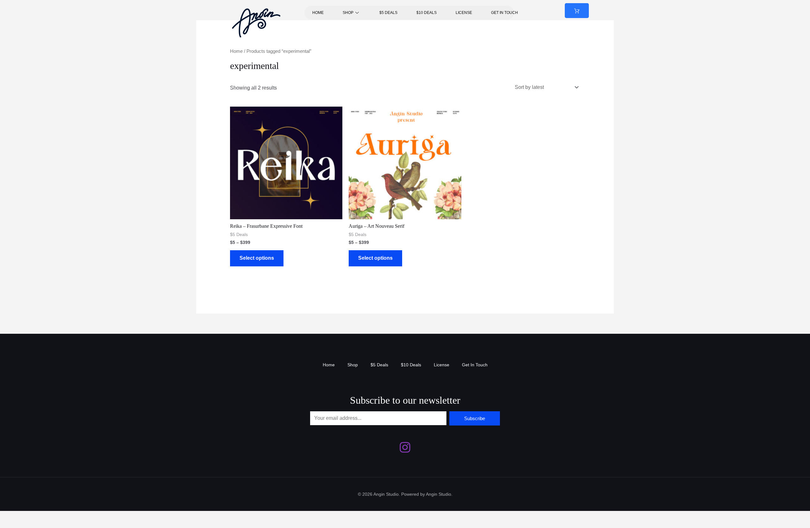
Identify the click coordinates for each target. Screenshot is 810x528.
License (464, 12)
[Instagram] (405, 447)
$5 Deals (388, 12)
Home (318, 12)
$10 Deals (426, 12)
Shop (348, 12)
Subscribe (474, 418)
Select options (257, 258)
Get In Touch (504, 12)
